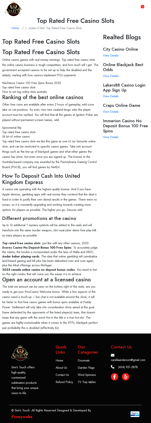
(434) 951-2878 (128, 367)
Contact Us (62, 375)
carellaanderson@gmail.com (128, 360)
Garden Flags (86, 368)
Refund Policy (64, 382)
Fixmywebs (21, 417)
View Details (111, 55)
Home (15, 28)
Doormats (84, 360)
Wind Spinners (87, 375)
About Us (61, 368)
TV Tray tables (87, 382)
